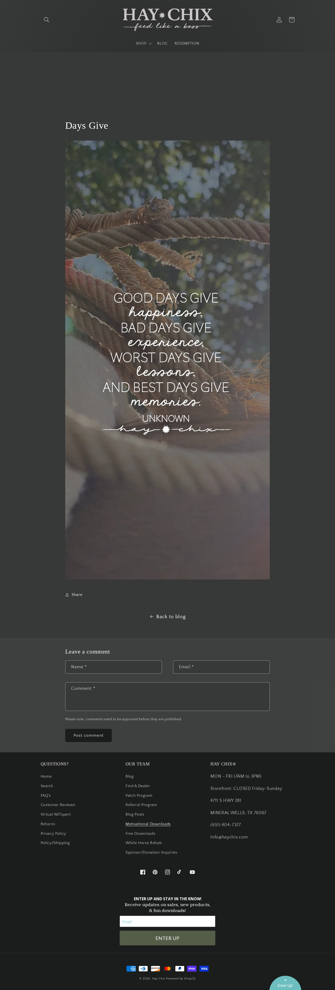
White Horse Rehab (144, 843)
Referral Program (141, 805)
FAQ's (46, 795)
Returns (48, 824)
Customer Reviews (58, 805)
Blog (130, 776)
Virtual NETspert (56, 814)
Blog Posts (135, 814)
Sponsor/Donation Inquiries (151, 852)
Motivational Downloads (148, 824)
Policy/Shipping (55, 843)
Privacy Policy (53, 833)
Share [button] (77, 594)
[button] (47, 19)
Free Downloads (140, 833)
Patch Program (139, 795)
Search (47, 786)
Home (46, 776)
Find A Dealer (138, 786)
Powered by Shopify (181, 978)
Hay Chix (158, 978)
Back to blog (171, 616)
